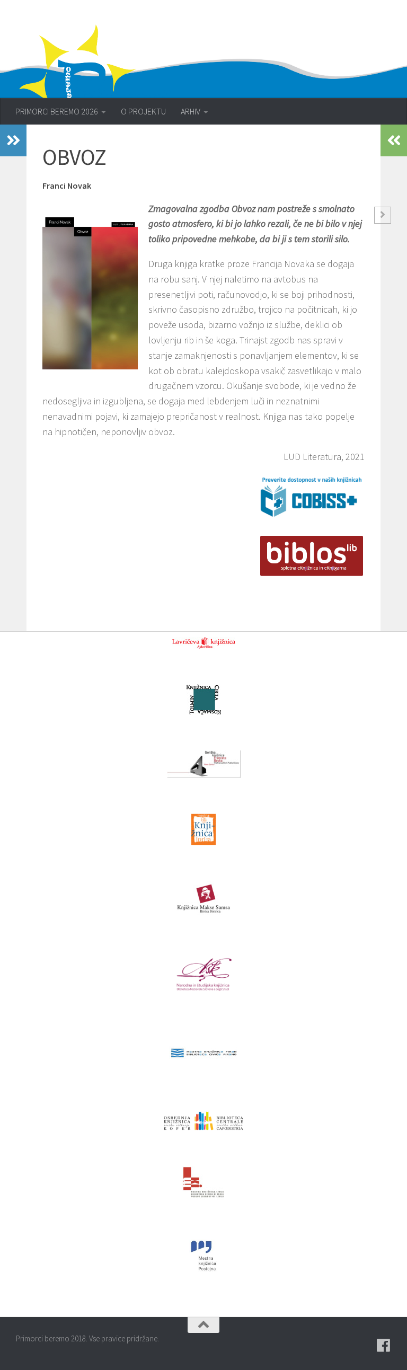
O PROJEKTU (143, 111)
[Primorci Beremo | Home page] (102, 82)
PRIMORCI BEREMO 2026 (56, 111)
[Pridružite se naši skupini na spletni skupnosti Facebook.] (383, 1345)
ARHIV (190, 111)
